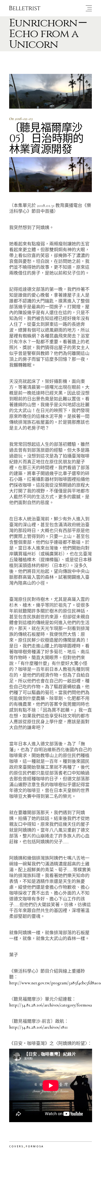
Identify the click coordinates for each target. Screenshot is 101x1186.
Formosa (35, 1146)
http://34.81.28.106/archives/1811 (38, 1027)
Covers (16, 1146)
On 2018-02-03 (21, 118)
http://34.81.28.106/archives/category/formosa (50, 1005)
